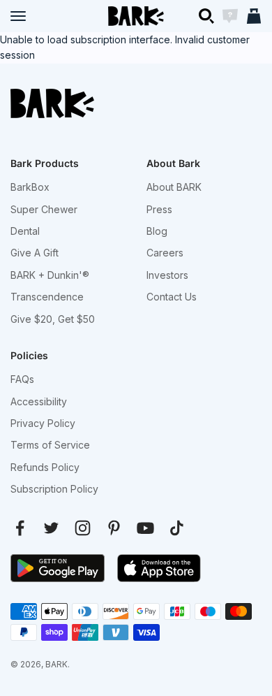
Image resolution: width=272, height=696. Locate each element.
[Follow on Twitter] (51, 528)
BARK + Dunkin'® (49, 275)
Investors (167, 275)
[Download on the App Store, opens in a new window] (159, 568)
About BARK (174, 187)
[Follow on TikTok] (176, 528)
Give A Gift (34, 253)
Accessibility (38, 401)
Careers (164, 253)
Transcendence (47, 297)
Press (159, 209)
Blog (156, 231)
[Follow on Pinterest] (114, 528)
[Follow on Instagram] (82, 528)
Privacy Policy (42, 423)
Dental (25, 231)
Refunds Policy (45, 467)
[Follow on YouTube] (145, 528)
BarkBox (30, 187)
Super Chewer (43, 209)
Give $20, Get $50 (52, 319)
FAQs (22, 379)
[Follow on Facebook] (19, 528)
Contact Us (171, 297)
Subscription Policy (54, 489)
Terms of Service (50, 445)
